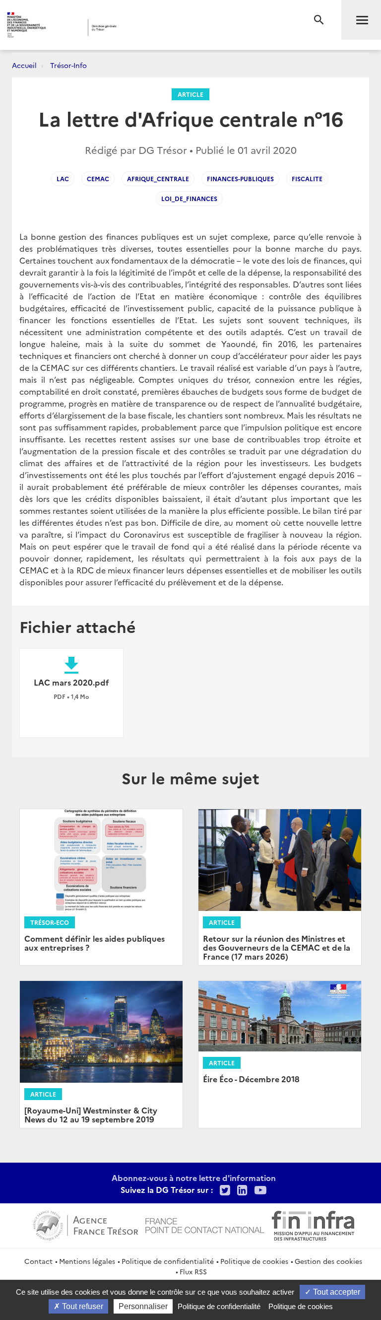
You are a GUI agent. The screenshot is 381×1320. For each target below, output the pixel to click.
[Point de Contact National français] (205, 1224)
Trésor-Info (68, 65)
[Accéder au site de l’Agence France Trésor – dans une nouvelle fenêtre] (85, 1224)
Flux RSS (193, 1271)
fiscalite (307, 178)
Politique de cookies (254, 1261)
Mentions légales (87, 1261)
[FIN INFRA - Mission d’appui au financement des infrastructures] (313, 1224)
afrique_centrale (158, 178)
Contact (38, 1261)
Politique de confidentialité (168, 1261)
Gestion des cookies (328, 1261)
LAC (63, 178)
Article (190, 94)
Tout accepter (335, 1292)
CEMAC (98, 178)
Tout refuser (81, 1306)
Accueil (24, 65)
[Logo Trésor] (151, 27)
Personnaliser (143, 1306)
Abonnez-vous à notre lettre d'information (194, 1177)
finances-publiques (240, 178)
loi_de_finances (189, 198)
